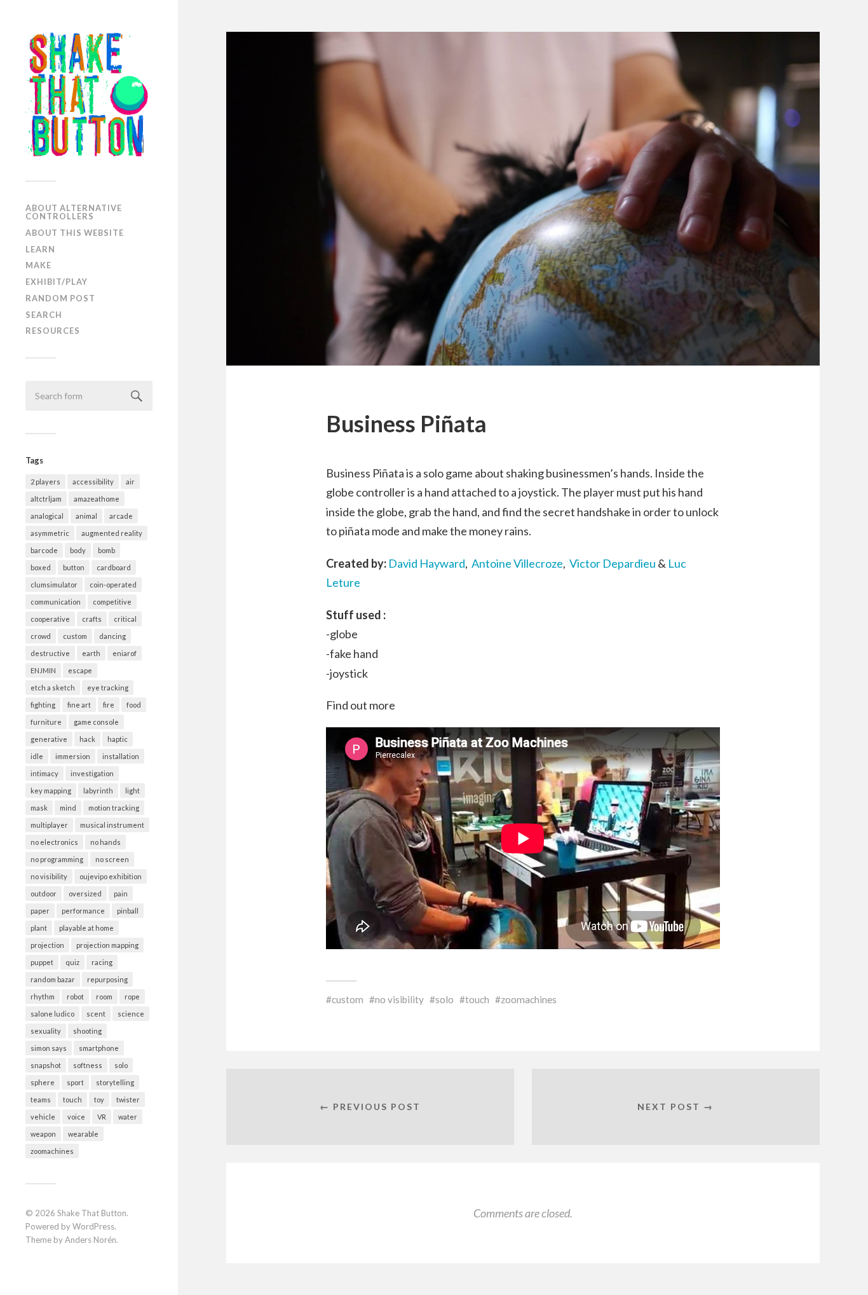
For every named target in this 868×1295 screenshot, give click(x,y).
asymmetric (50, 533)
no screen (112, 859)
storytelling (115, 1082)
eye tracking (107, 687)
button (74, 567)
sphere (43, 1082)
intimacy (44, 773)
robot (75, 996)
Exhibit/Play (56, 282)
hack (87, 739)
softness (87, 1065)
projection (47, 945)
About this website (74, 233)
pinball (128, 911)
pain (121, 893)
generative (49, 739)
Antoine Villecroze (517, 563)
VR (101, 1117)
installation (120, 756)
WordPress (93, 1226)
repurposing (107, 979)
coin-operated (113, 584)
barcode (44, 550)
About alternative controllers (73, 212)
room (104, 996)
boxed (41, 567)
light (132, 790)
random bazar (53, 979)
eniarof (124, 653)
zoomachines (52, 1151)
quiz (72, 962)
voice (76, 1117)
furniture (46, 722)
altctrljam (46, 499)
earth (91, 653)
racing (102, 962)
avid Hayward (431, 563)
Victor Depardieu (613, 563)
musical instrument (112, 825)
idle (37, 756)
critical (125, 619)
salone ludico (52, 1014)
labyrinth (98, 790)
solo (121, 1065)
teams (41, 1099)
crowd (41, 636)
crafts (92, 619)
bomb (106, 550)
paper (40, 911)
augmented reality (111, 533)
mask (39, 808)
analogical (47, 516)
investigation (92, 773)
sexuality (46, 1031)
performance (83, 911)
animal (86, 516)
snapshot (46, 1065)
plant (39, 928)
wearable (83, 1134)
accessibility (93, 481)
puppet (42, 962)
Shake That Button (91, 1213)
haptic (117, 739)
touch (72, 1099)
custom (75, 636)
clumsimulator (54, 584)
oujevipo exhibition (110, 876)
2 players (45, 481)
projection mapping (107, 945)
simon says (49, 1048)
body (78, 550)
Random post (60, 298)
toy (99, 1099)
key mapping (51, 790)
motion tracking (113, 808)
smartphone (99, 1048)
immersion (72, 756)
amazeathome (96, 499)
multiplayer (49, 825)
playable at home (86, 928)
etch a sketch (53, 687)
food (133, 705)
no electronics (54, 842)
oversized (85, 893)
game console (96, 722)
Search (43, 315)
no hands (105, 842)
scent (95, 1014)
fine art (79, 705)
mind (68, 808)
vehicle (43, 1117)
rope (132, 996)
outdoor (44, 893)
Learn (40, 249)
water (127, 1117)
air (130, 481)
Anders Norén (90, 1240)
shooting (87, 1031)
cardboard (114, 567)
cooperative (50, 619)
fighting (43, 705)
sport (75, 1082)
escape (80, 670)
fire (108, 705)
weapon (43, 1134)
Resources (52, 330)
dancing (112, 636)
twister (128, 1099)
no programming (57, 859)
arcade (121, 516)
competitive (112, 602)
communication (56, 602)
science (131, 1014)
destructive (50, 653)
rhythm (43, 996)
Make (38, 265)
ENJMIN (43, 670)
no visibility (49, 876)
